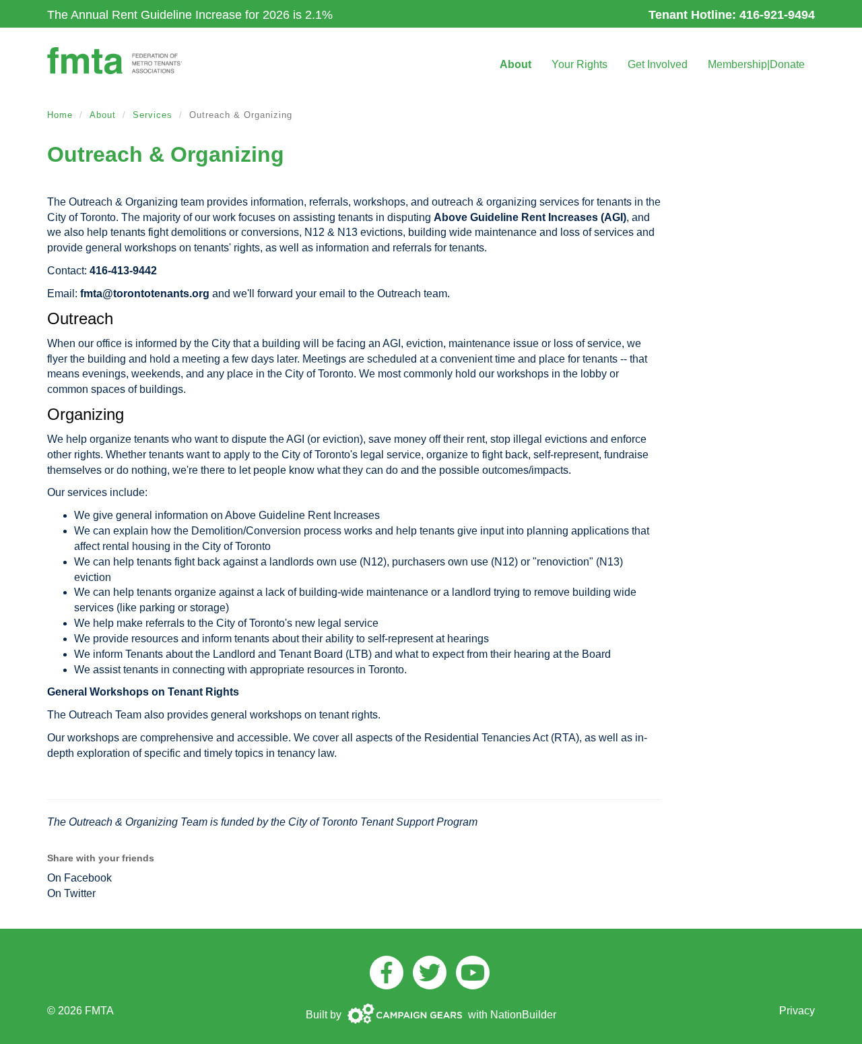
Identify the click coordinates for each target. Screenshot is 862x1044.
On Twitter (71, 893)
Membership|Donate (756, 64)
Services (152, 115)
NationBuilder (523, 1014)
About (515, 64)
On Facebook (79, 878)
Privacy (797, 1010)
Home (60, 115)
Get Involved (658, 64)
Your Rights (579, 64)
